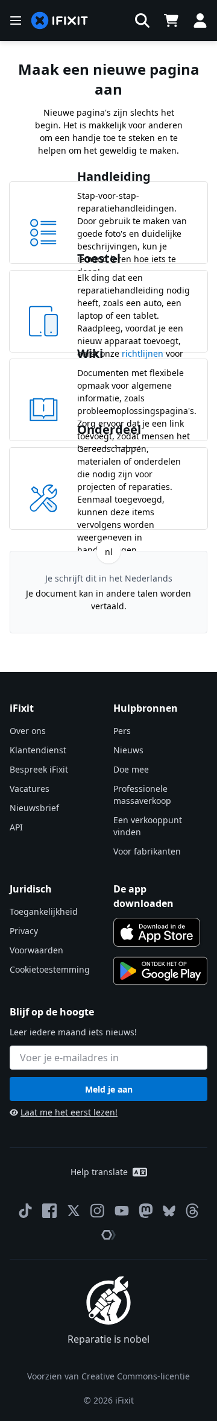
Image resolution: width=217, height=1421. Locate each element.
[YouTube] (122, 1210)
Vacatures (29, 788)
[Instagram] (97, 1210)
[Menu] (16, 20)
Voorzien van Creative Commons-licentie (108, 1376)
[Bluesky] (169, 1211)
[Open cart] (171, 20)
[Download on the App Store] (156, 932)
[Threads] (192, 1210)
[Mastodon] (146, 1210)
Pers (122, 730)
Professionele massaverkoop (142, 794)
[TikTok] (25, 1210)
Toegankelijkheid (44, 911)
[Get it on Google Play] (160, 970)
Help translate (99, 1172)
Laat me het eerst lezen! (69, 1112)
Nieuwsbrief (34, 808)
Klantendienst (38, 750)
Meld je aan (109, 1089)
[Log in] (200, 20)
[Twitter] (73, 1210)
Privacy (24, 930)
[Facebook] (49, 1210)
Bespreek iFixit (39, 769)
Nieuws (128, 750)
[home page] (59, 21)
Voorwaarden (36, 950)
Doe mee (131, 769)
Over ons (28, 730)
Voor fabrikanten (147, 851)
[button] (142, 20)
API (16, 827)
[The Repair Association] (108, 1235)
